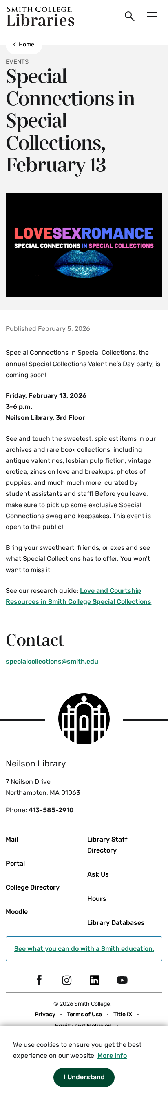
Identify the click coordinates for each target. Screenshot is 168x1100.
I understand (84, 1077)
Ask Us (98, 874)
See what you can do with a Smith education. (84, 948)
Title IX (122, 1014)
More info (112, 1055)
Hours (96, 899)
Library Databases (116, 922)
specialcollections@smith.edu (52, 661)
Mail (12, 839)
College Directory (33, 887)
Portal (15, 863)
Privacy (45, 1014)
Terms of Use (84, 1014)
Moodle (17, 912)
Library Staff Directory (107, 844)
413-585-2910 (51, 810)
